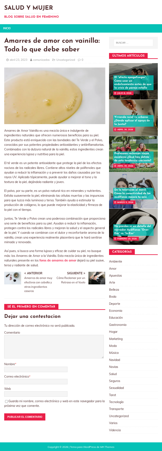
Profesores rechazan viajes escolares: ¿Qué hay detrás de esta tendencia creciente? (132, 157)
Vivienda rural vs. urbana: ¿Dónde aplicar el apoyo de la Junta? (132, 121)
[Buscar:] (133, 42)
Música (114, 353)
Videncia (115, 430)
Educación (116, 318)
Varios (113, 423)
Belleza (114, 290)
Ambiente (115, 261)
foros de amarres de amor (57, 260)
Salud (113, 374)
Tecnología (116, 402)
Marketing (116, 339)
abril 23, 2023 (18, 59)
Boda (112, 296)
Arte (112, 282)
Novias (113, 367)
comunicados (41, 59)
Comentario (12, 332)
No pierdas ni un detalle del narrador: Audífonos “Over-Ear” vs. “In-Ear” (132, 230)
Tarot (112, 395)
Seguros (114, 381)
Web (7, 389)
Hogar (113, 332)
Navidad (114, 360)
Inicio (7, 28)
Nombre (9, 364)
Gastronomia (117, 325)
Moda (113, 346)
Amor (112, 269)
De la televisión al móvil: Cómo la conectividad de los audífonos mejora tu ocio (132, 193)
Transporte (116, 409)
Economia (115, 311)
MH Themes (107, 446)
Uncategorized (65, 59)
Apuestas (115, 275)
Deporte (114, 304)
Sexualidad (116, 388)
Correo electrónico (16, 376)
